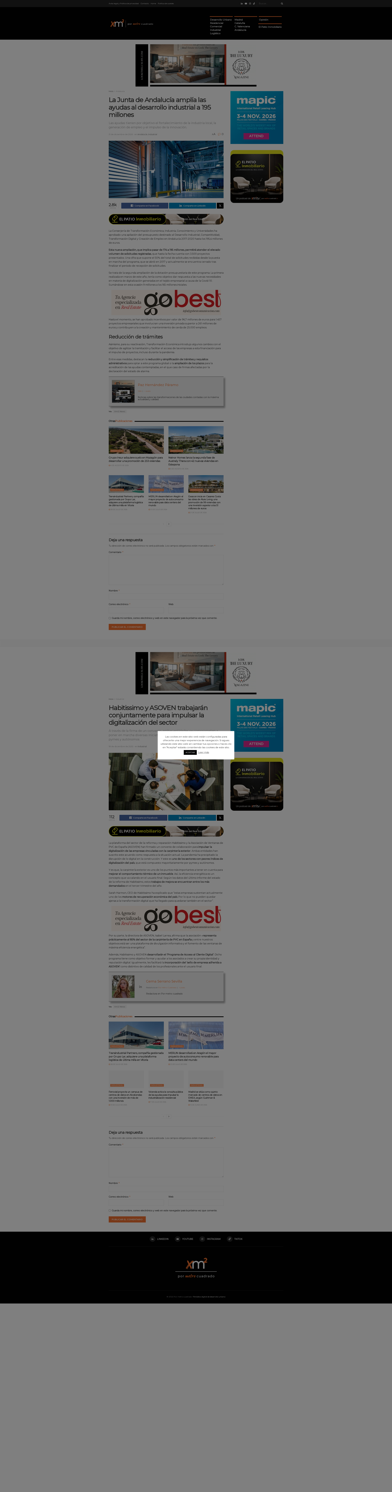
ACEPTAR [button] (190, 752)
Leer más (203, 752)
